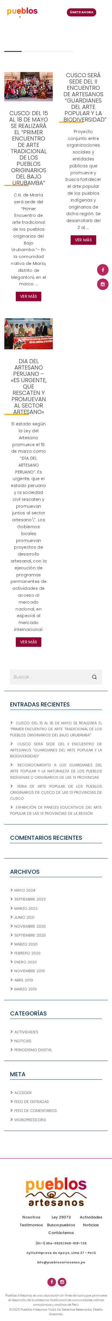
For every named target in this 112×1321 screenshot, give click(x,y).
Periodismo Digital (33, 1050)
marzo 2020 (26, 944)
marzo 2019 (25, 989)
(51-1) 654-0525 (49, 1243)
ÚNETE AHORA (81, 12)
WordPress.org (30, 1120)
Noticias (22, 1041)
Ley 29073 (61, 1217)
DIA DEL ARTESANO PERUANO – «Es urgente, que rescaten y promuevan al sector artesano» (29, 386)
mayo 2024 (24, 890)
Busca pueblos (61, 1225)
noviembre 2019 (29, 971)
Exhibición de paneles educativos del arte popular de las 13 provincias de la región (56, 810)
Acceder (23, 1093)
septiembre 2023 (30, 899)
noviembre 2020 (30, 926)
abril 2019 (23, 980)
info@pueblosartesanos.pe (61, 1262)
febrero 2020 (27, 953)
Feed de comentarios (35, 1110)
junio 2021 (24, 917)
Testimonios (31, 1225)
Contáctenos (61, 1232)
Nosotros (31, 1217)
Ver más (28, 296)
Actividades (26, 1032)
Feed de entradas (31, 1101)
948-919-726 (75, 1243)
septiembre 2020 (30, 935)
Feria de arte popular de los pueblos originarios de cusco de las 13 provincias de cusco (56, 792)
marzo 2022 (26, 908)
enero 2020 (25, 962)
